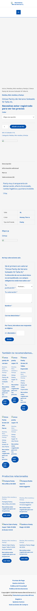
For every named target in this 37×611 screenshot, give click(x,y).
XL (21, 212)
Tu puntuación (10, 286)
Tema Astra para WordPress (23, 595)
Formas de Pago (18, 580)
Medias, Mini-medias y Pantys (17, 88)
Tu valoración (11, 292)
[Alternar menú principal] (18, 12)
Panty (22, 222)
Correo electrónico (12, 315)
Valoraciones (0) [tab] (8, 177)
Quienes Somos (18, 602)
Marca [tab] (4, 172)
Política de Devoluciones (18, 588)
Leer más (5, 402)
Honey (22, 217)
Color (4, 112)
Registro (18, 599)
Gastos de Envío (18, 583)
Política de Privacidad (18, 586)
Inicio (4, 88)
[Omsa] (9, 147)
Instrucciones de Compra (18, 604)
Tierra (27, 217)
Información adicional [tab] (10, 168)
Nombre (8, 305)
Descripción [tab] (6, 163)
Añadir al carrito (18, 126)
